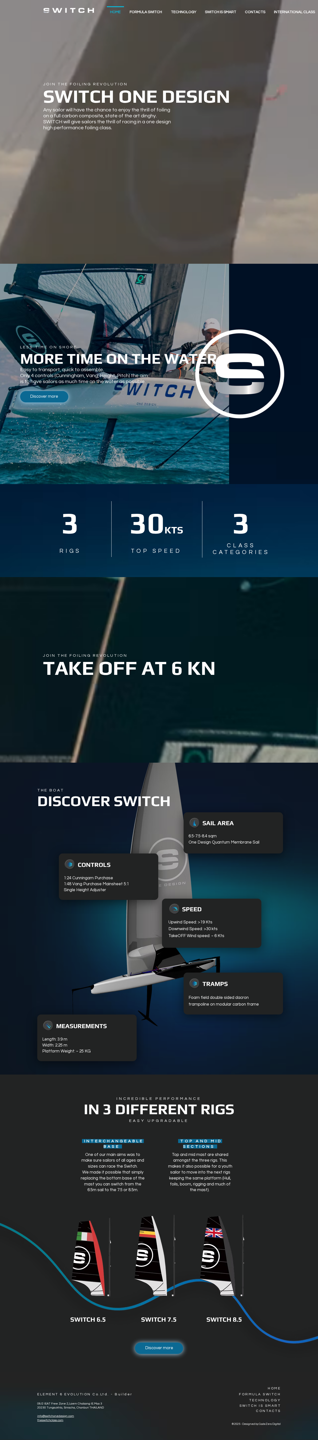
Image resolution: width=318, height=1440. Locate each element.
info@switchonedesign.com (55, 1416)
